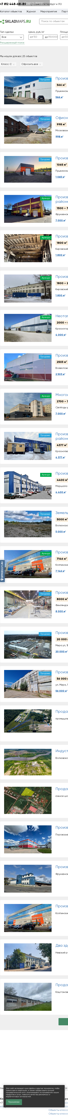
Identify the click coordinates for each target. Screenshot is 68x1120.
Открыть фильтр (34, 3)
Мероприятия (48, 11)
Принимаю (14, 1102)
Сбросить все (30, 64)
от (31, 37)
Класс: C (6, 64)
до (46, 37)
